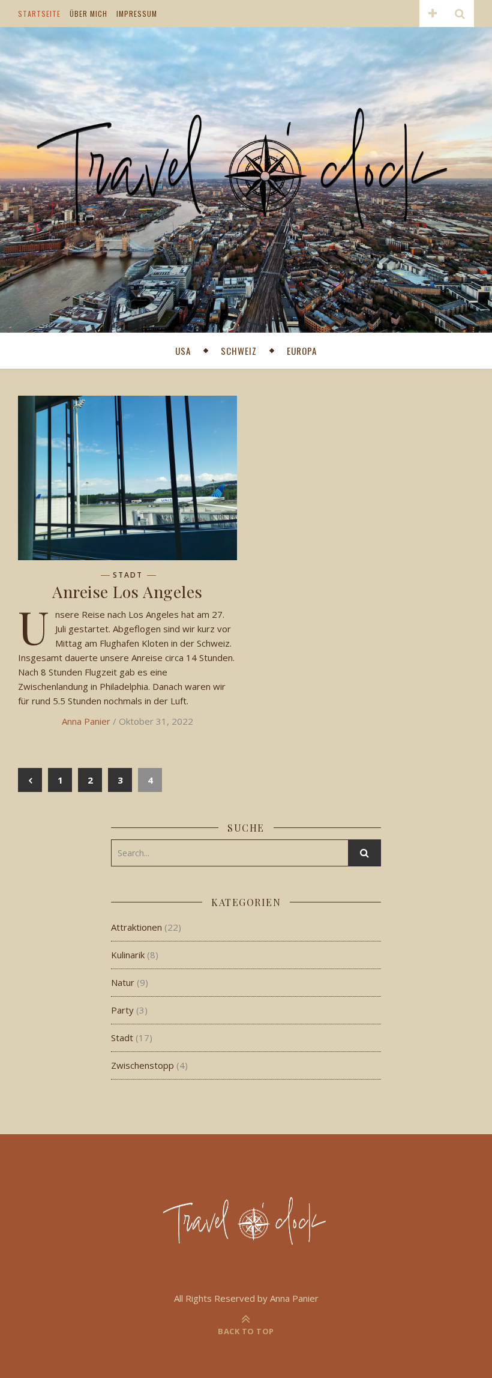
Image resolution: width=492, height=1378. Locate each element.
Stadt (128, 575)
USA (183, 350)
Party (122, 1010)
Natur (122, 982)
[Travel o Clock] (246, 178)
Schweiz (239, 350)
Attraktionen (136, 927)
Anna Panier (86, 721)
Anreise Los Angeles (127, 591)
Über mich (88, 13)
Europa (302, 350)
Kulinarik (128, 955)
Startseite (39, 13)
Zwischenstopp (142, 1065)
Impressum (136, 13)
